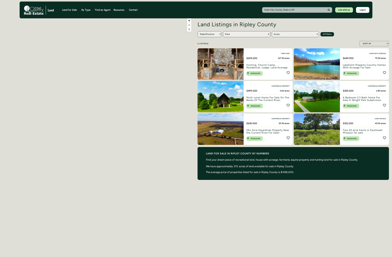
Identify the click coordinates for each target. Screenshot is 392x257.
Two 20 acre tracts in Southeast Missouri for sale (363, 131)
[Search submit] (328, 10)
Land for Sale (380, 119)
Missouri (255, 73)
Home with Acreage (377, 53)
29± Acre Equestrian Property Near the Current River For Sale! (267, 131)
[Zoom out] (189, 25)
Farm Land (285, 53)
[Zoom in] (189, 20)
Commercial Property (280, 86)
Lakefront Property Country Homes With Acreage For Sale (364, 66)
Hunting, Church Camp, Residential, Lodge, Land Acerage (267, 66)
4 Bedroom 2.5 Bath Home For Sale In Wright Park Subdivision (362, 99)
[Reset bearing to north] (189, 29)
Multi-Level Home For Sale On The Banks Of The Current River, (267, 99)
